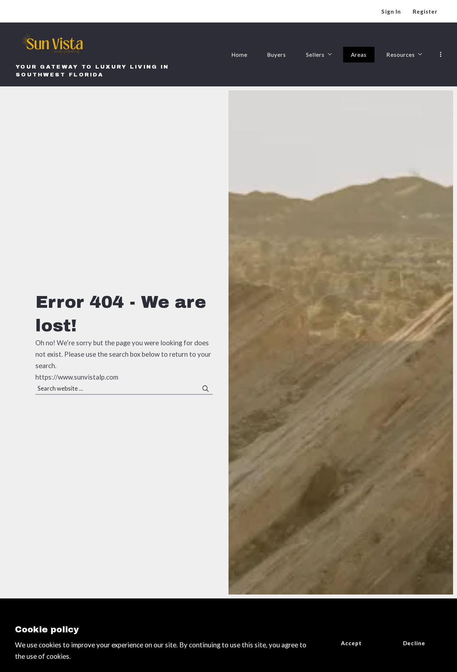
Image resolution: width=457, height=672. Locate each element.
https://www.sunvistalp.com (76, 377)
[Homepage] (53, 44)
